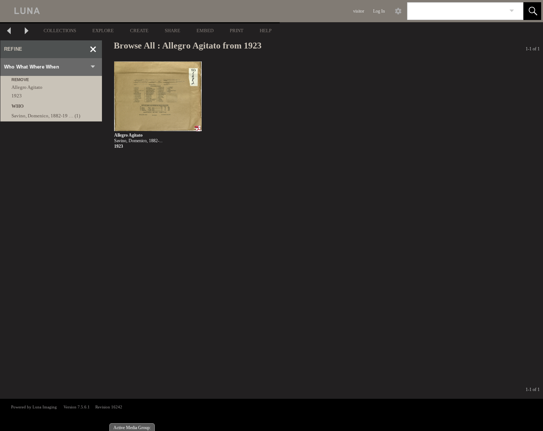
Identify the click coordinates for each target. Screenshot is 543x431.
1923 (16, 95)
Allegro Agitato (26, 87)
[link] (512, 11)
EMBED (205, 30)
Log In (379, 11)
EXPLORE (103, 30)
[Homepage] (139, 11)
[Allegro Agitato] (158, 96)
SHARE (172, 30)
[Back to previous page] (9, 31)
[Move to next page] (26, 31)
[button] (532, 11)
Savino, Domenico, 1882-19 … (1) (45, 115)
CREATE (139, 30)
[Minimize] (93, 49)
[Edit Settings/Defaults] (398, 11)
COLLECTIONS (60, 30)
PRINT (236, 30)
